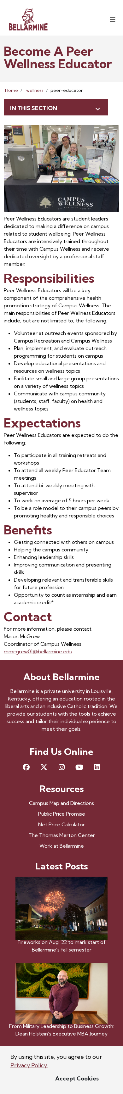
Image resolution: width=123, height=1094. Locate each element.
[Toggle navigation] (112, 19)
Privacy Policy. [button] (29, 1065)
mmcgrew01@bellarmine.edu (38, 651)
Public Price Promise (61, 814)
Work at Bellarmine (61, 846)
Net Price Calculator (61, 824)
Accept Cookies (77, 1078)
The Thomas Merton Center (61, 835)
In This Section (33, 108)
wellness (35, 90)
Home (11, 90)
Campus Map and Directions (61, 803)
